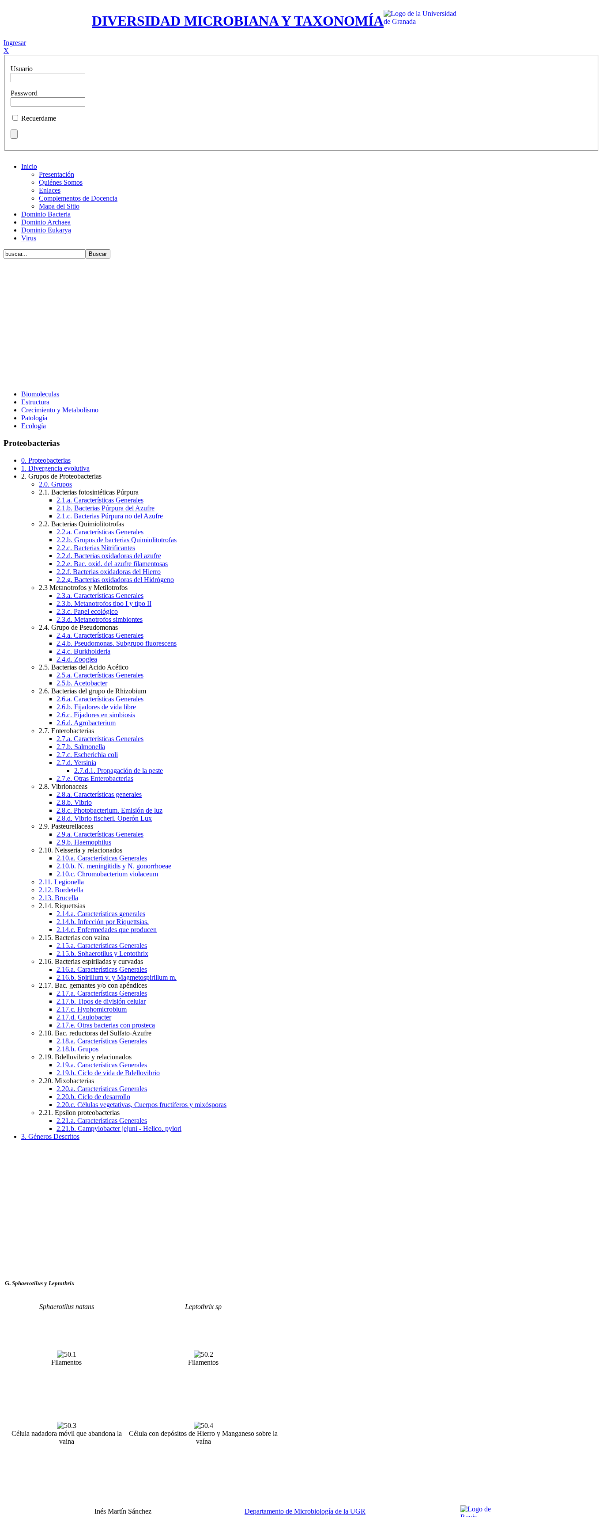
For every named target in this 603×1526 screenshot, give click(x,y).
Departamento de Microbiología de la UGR (305, 1511)
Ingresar (15, 42)
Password (24, 93)
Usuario (22, 68)
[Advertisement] (301, 321)
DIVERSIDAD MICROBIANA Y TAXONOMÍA (238, 21)
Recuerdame (38, 118)
